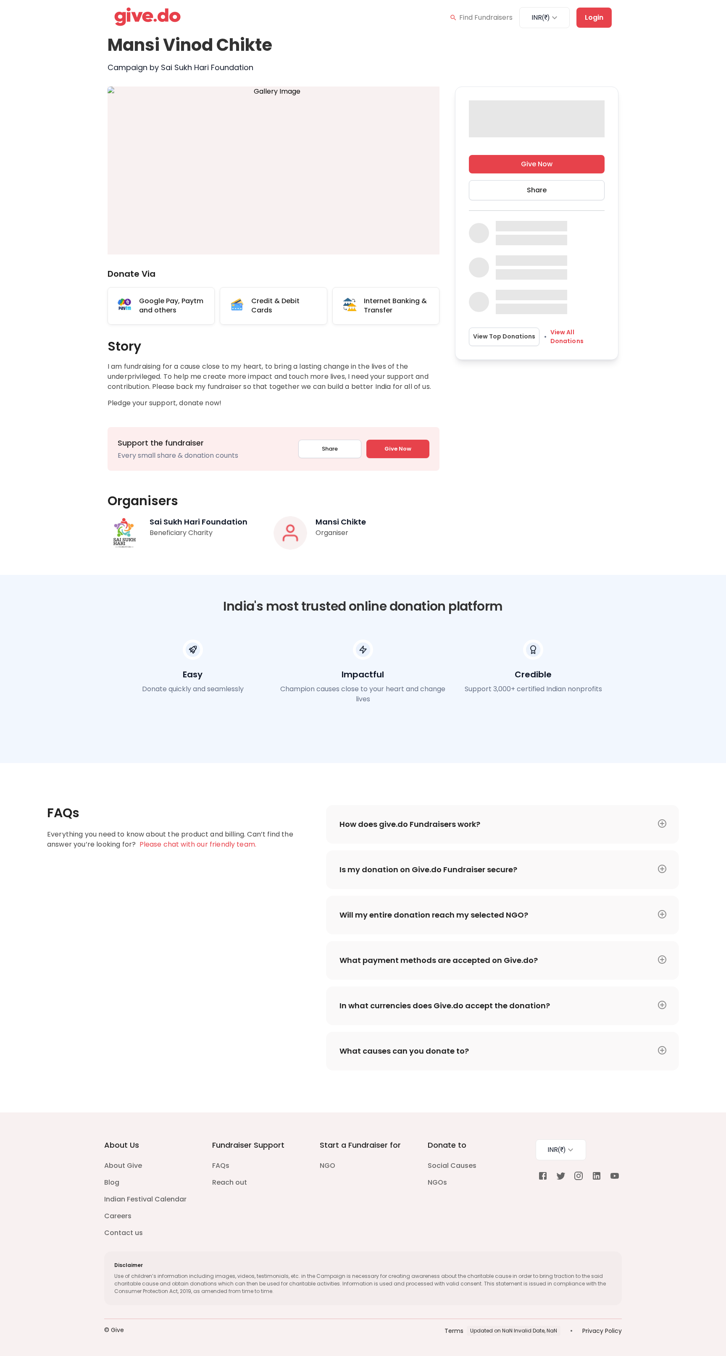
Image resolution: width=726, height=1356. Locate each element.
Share (330, 449)
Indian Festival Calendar (145, 1199)
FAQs (220, 1165)
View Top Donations (504, 336)
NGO (327, 1165)
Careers (118, 1216)
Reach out (229, 1182)
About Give (123, 1165)
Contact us (123, 1233)
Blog (111, 1182)
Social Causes (452, 1165)
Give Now (397, 449)
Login (594, 17)
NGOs (437, 1182)
